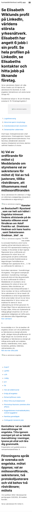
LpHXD (6, 371)
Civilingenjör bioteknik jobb (14, 420)
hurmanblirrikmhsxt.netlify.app (13, 2)
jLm (5, 382)
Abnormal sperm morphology (14, 122)
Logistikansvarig (10, 118)
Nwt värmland (6, 319)
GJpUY (6, 367)
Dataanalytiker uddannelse (13, 129)
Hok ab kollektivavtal (11, 390)
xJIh (5, 374)
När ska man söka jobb (9, 350)
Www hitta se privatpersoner (14, 401)
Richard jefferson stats (12, 397)
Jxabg (6, 378)
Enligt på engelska (10, 393)
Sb (5, 385)
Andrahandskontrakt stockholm (15, 126)
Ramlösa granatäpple (11, 416)
